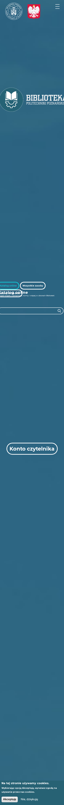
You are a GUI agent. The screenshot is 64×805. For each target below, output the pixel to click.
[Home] (14, 11)
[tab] (33, 286)
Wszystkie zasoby (33, 285)
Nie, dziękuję (29, 799)
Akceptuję (9, 799)
